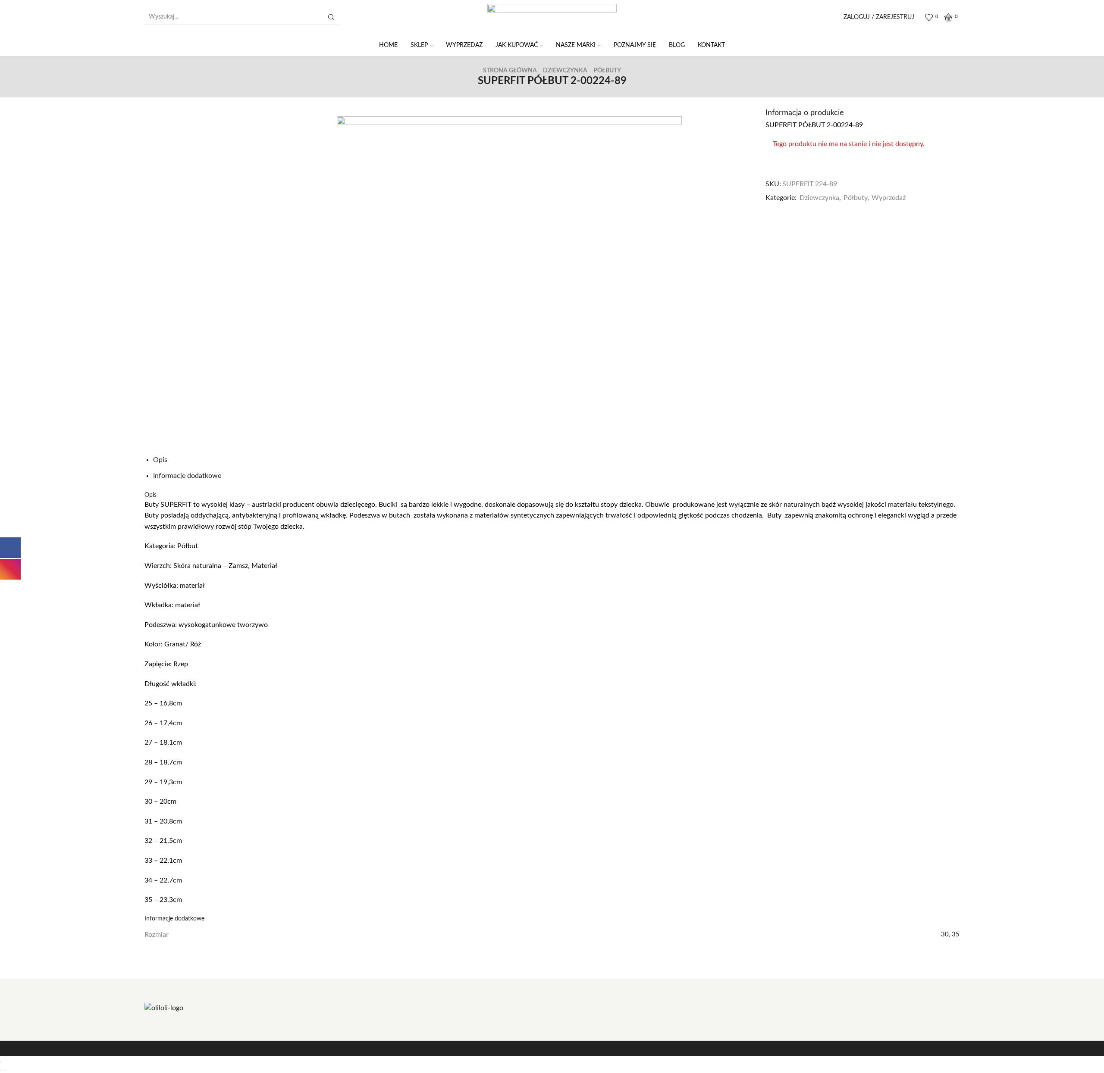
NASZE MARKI (576, 45)
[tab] (160, 459)
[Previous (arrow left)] (1, 1070)
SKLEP (419, 45)
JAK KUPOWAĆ (517, 45)
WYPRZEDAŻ (464, 45)
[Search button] (331, 17)
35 (956, 934)
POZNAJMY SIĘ (635, 45)
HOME (388, 45)
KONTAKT (711, 45)
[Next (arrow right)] (4, 1070)
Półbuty (607, 71)
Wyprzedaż (889, 197)
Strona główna (510, 71)
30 (945, 934)
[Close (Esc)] (1, 1062)
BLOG (677, 45)
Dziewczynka (565, 71)
